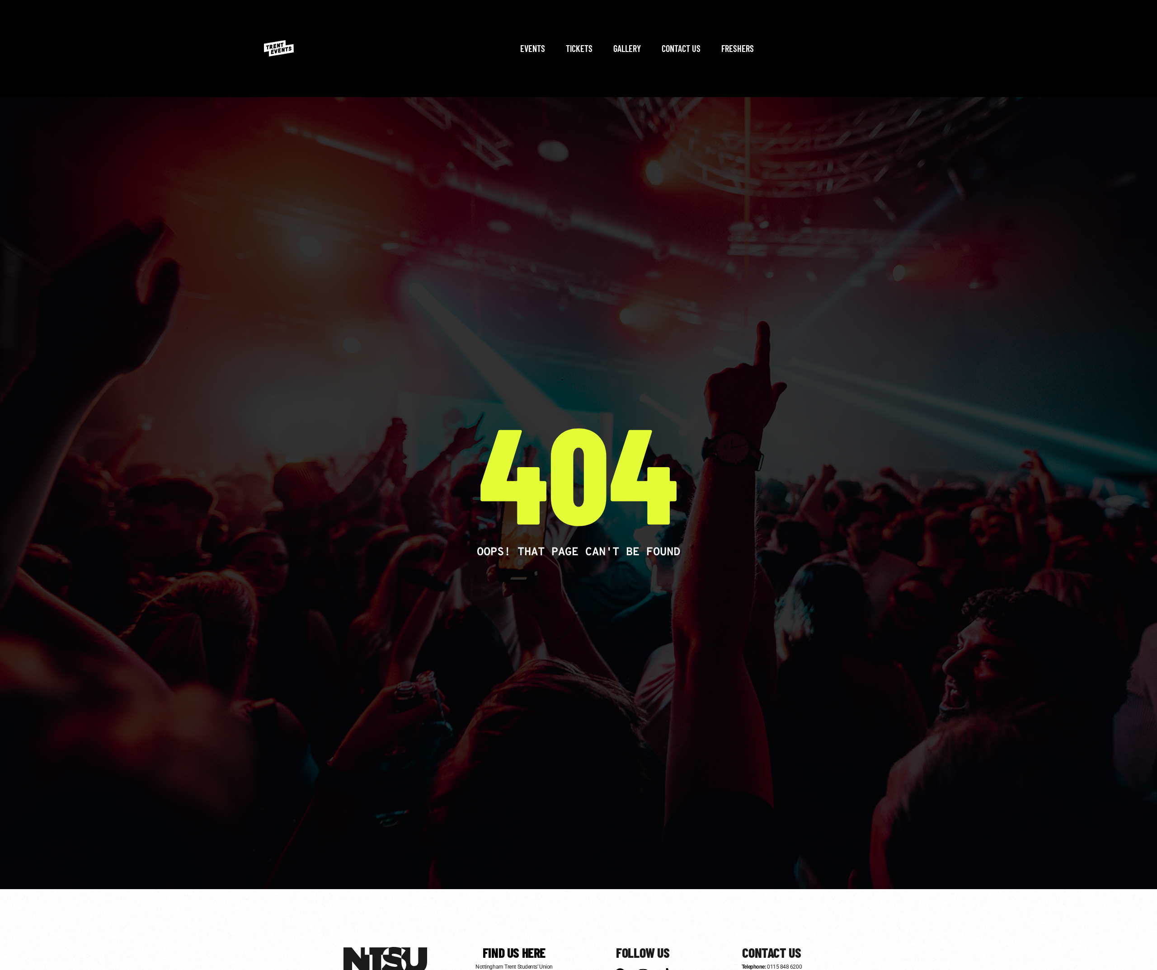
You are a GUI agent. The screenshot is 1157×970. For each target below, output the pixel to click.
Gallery (627, 48)
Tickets (579, 48)
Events (532, 48)
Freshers (737, 48)
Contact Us (681, 48)
